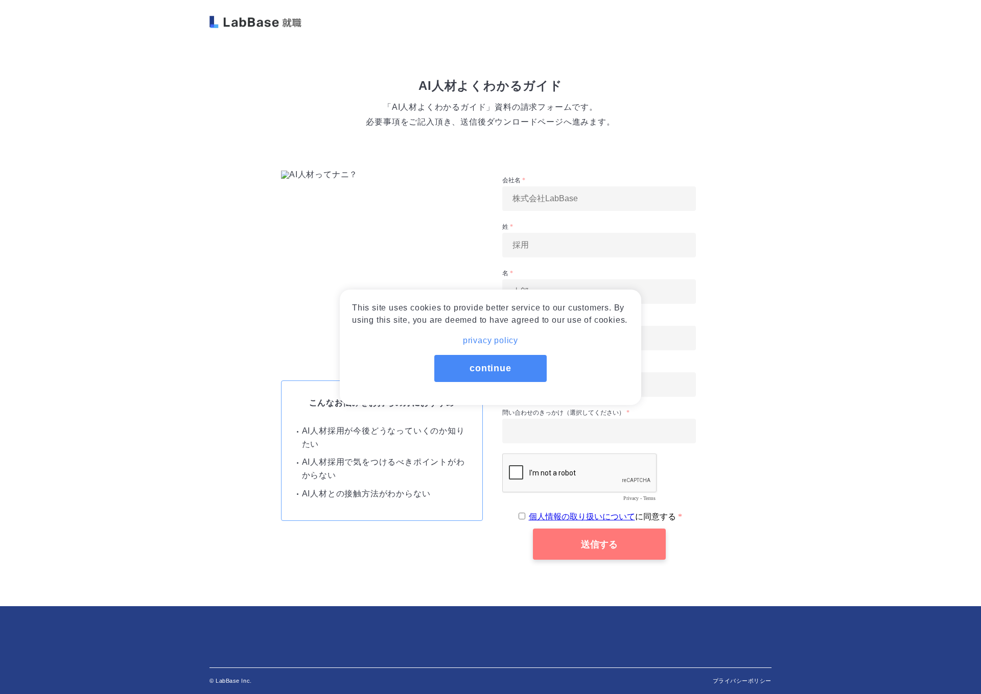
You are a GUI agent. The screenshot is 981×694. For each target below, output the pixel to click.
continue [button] (490, 368)
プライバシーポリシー (742, 681)
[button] (490, 337)
